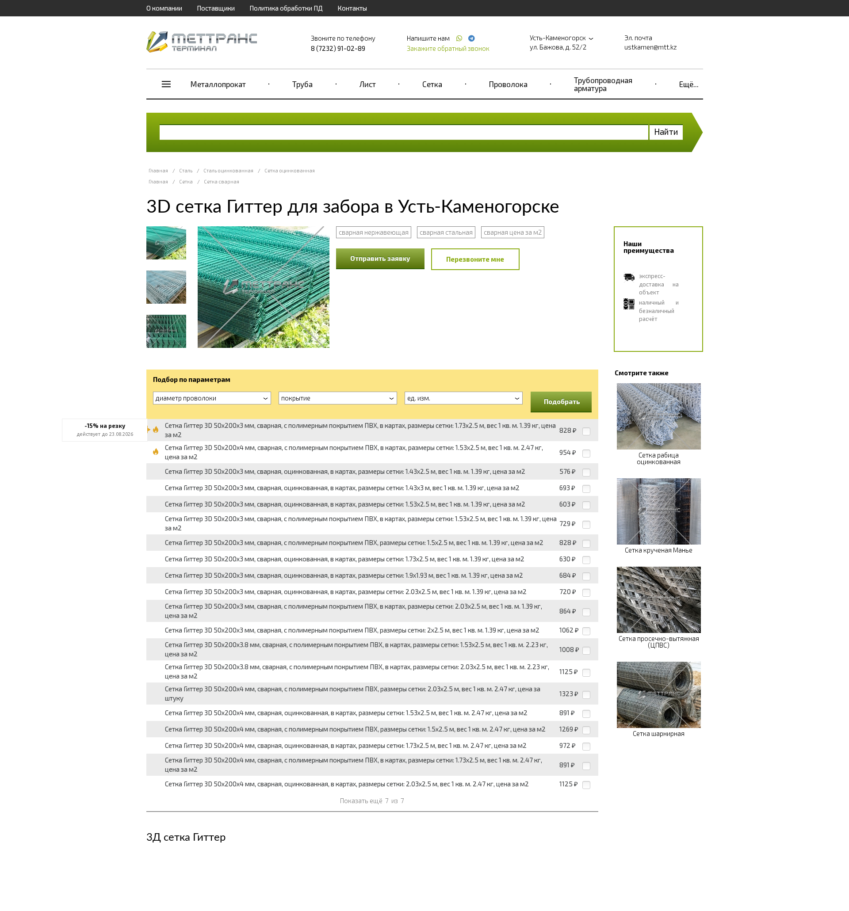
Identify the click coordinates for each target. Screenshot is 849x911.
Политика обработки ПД (286, 8)
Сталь (185, 170)
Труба (302, 84)
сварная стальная (446, 232)
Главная (158, 170)
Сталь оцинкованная (228, 170)
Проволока (508, 84)
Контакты (352, 8)
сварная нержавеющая (374, 232)
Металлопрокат (218, 84)
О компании (164, 8)
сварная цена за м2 (513, 232)
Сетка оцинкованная (289, 170)
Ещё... (689, 84)
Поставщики (216, 8)
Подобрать (562, 401)
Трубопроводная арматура (603, 84)
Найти (666, 131)
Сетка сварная (221, 181)
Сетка (432, 84)
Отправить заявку (380, 258)
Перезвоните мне (475, 259)
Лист (367, 84)
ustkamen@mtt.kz (650, 47)
